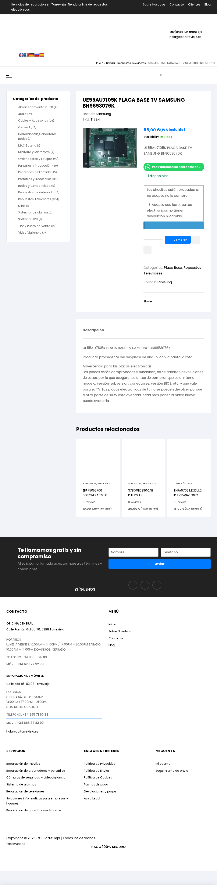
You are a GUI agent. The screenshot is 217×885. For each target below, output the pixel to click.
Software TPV (28, 219)
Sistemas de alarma (33, 212)
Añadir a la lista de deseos (196, 240)
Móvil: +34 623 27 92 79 (25, 664)
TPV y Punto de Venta (34, 226)
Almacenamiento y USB (35, 107)
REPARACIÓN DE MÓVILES (25, 676)
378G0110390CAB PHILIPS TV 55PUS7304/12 (140, 495)
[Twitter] (156, 585)
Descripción (93, 330)
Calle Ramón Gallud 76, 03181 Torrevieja (35, 629)
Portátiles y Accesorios (34, 179)
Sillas (21, 206)
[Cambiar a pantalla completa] (23, 875)
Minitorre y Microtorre (34, 152)
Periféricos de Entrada (34, 172)
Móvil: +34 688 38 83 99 (25, 723)
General (24, 127)
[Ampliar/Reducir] (7, 875)
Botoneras (89, 483)
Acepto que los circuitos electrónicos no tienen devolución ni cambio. (169, 210)
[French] (26, 55)
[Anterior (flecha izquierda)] (7, 882)
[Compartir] (38, 875)
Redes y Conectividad (34, 186)
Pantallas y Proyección (34, 165)
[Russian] (36, 55)
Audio (22, 114)
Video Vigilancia (29, 232)
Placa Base (173, 267)
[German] (31, 55)
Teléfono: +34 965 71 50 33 (27, 714)
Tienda (110, 63)
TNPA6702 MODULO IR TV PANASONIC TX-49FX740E (188, 495)
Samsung (103, 113)
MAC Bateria (27, 145)
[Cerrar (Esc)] (54, 875)
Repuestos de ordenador (36, 192)
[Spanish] (41, 55)
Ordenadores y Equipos (35, 159)
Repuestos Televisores (131, 63)
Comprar (180, 239)
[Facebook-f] (132, 585)
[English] (21, 55)
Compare (147, 250)
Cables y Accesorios (33, 120)
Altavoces (135, 483)
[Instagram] (144, 585)
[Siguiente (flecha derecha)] (23, 882)
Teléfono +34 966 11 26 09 (26, 657)
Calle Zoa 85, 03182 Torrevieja (28, 684)
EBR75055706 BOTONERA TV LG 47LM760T (95, 495)
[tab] (93, 333)
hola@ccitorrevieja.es (185, 37)
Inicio (99, 63)
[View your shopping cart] (158, 75)
